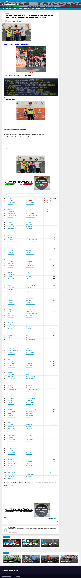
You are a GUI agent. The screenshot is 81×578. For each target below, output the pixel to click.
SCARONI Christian (11, 246)
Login (78, 576)
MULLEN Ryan (10, 376)
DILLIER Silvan (10, 298)
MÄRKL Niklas (10, 396)
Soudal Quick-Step (29, 291)
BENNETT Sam (10, 409)
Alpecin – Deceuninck (29, 230)
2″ (50, 259)
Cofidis (27, 237)
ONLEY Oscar (10, 217)
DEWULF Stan (10, 239)
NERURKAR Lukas (11, 254)
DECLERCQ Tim (10, 343)
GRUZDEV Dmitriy (11, 459)
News (76, 576)
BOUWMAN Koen (11, 352)
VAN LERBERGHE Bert (12, 446)
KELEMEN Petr (10, 387)
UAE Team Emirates (29, 200)
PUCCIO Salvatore (11, 335)
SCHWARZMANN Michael (12, 452)
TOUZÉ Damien (10, 296)
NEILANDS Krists (11, 330)
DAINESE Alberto (11, 404)
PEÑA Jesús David (11, 226)
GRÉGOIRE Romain (11, 209)
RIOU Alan (10, 413)
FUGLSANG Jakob (11, 272)
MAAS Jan (10, 259)
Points (6, 150)
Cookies (73, 576)
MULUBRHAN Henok (11, 435)
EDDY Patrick (10, 339)
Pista (55, 8)
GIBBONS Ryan (10, 478)
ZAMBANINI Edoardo (11, 207)
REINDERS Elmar (11, 372)
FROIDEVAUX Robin (11, 441)
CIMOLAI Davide (11, 450)
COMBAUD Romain (11, 304)
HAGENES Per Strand (11, 354)
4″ (50, 202)
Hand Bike (38, 8)
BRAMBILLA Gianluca (11, 235)
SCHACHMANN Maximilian (12, 241)
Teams (6, 153)
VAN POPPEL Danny (11, 433)
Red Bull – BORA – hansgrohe (30, 241)
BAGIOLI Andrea (11, 280)
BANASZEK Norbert (11, 380)
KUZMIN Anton (10, 391)
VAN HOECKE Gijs (11, 426)
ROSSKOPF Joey (11, 287)
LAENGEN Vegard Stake (12, 480)
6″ (50, 200)
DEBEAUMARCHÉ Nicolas (12, 472)
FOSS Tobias (10, 276)
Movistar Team (28, 263)
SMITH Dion (10, 328)
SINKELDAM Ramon (11, 439)
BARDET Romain (11, 285)
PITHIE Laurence (11, 374)
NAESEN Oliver (10, 313)
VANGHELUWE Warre (11, 454)
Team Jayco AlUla (29, 226)
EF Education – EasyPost (30, 204)
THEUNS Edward (11, 407)
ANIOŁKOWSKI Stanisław (12, 370)
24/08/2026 (6, 561)
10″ (50, 198)
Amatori (50, 8)
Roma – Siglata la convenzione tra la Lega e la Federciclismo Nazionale (45, 521)
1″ (50, 361)
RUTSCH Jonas (10, 302)
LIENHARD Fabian (11, 348)
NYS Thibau (10, 198)
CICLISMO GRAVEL (44, 557)
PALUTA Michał (10, 361)
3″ (50, 472)
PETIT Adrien (10, 424)
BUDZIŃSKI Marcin (11, 324)
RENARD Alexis (10, 437)
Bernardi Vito (11, 20)
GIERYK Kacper (10, 422)
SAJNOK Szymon (11, 457)
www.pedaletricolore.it (10, 4)
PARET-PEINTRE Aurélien (12, 215)
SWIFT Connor (10, 333)
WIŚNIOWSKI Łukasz (11, 367)
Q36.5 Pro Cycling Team (29, 220)
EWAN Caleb (10, 400)
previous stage (6, 154)
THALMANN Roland (11, 417)
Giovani (15, 8)
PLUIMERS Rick (10, 267)
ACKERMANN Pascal (11, 461)
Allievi (24, 557)
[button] (78, 8)
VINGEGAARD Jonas (11, 213)
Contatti (70, 576)
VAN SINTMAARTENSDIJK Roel (13, 350)
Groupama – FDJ (28, 209)
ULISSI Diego (10, 200)
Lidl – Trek (27, 198)
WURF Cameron (11, 341)
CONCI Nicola (10, 230)
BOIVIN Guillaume (11, 317)
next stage (10, 154)
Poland (27, 248)
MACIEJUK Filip (10, 357)
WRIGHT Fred (10, 252)
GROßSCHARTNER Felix (12, 228)
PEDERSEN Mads (11, 274)
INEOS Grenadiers (28, 276)
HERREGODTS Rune (11, 476)
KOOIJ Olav (10, 402)
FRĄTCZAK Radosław (11, 463)
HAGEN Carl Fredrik (11, 265)
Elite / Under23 (27, 8)
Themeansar (18, 576)
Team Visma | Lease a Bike (30, 202)
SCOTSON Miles (11, 307)
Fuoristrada (44, 8)
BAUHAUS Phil (10, 448)
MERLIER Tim (10, 430)
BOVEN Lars (10, 467)
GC (5, 149)
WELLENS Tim (10, 270)
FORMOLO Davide (11, 263)
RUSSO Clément (11, 337)
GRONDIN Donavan (11, 411)
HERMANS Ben (10, 237)
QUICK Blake (10, 465)
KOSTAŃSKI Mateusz (11, 420)
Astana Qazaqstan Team (29, 246)
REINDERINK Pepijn (11, 365)
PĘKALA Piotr (10, 248)
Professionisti (9, 8)
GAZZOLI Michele (11, 470)
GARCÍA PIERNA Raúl (11, 243)
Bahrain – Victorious (29, 207)
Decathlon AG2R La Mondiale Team (31, 215)
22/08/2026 (64, 561)
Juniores (20, 8)
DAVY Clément (10, 326)
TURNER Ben (10, 300)
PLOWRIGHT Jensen (11, 378)
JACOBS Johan (10, 293)
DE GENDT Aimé (11, 278)
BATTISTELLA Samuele (12, 283)
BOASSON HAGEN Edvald (12, 389)
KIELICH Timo (10, 415)
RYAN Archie (10, 204)
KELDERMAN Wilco (11, 202)
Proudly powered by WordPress (6, 576)
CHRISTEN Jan (10, 224)
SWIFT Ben (10, 346)
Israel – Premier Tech (29, 261)
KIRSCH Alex (10, 320)
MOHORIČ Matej (11, 211)
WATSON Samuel (11, 309)
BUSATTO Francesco (11, 257)
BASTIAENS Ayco (11, 428)
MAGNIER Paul (10, 311)
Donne (33, 8)
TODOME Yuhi (10, 474)
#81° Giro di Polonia (17, 21)
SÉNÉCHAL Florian (11, 385)
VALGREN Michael (11, 363)
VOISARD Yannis (11, 222)
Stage (6, 148)
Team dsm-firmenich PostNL (30, 217)
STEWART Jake (10, 315)
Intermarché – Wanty (29, 257)
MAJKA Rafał (10, 250)
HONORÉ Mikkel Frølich (12, 233)
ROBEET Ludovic (11, 359)
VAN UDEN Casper (11, 398)
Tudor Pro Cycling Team (29, 222)
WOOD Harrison (10, 289)
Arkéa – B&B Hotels (29, 243)
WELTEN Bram (10, 383)
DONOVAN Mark (11, 220)
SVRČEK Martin (10, 291)
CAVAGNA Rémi (10, 322)
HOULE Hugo (10, 261)
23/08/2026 (25, 561)
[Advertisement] (19, 145)
